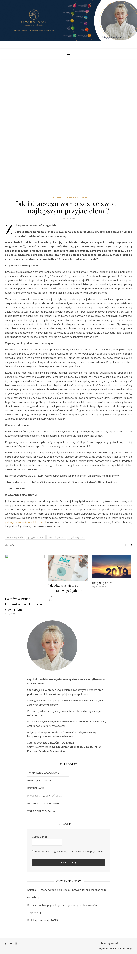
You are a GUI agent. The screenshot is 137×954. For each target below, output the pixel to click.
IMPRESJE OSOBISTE (39, 780)
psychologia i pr (56, 537)
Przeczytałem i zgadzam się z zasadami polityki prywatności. (70, 851)
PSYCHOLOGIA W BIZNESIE (43, 803)
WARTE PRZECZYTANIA (41, 811)
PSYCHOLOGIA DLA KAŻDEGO (68, 197)
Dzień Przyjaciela (15, 537)
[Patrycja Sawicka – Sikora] (68, 24)
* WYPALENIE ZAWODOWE (43, 772)
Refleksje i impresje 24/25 (42, 920)
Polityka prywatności (109, 943)
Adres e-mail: (39, 836)
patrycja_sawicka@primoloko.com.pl (26, 522)
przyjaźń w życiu (35, 537)
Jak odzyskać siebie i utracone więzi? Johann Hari (65, 590)
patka (12, 545)
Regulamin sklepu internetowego (115, 948)
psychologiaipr (76, 537)
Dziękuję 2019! (102, 583)
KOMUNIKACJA (35, 788)
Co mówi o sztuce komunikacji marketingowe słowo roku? (24, 604)
